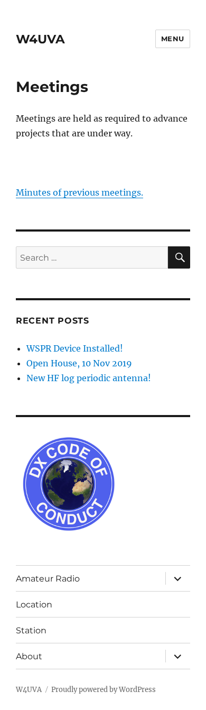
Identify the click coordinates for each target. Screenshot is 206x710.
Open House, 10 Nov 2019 (79, 363)
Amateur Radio (48, 579)
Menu (172, 38)
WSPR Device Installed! (74, 348)
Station (31, 630)
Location (34, 605)
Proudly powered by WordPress (103, 689)
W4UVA (40, 39)
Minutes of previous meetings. (79, 192)
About (29, 656)
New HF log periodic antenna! (88, 378)
